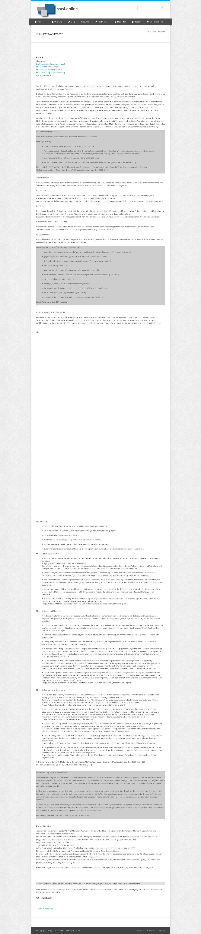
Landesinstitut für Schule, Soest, (69, 889)
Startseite (161, 31)
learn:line (106, 889)
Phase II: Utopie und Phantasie (49, 69)
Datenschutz (151, 930)
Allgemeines (41, 61)
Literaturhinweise (43, 75)
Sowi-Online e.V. (59, 930)
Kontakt (162, 930)
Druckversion (47, 908)
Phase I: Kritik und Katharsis (47, 67)
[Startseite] (46, 10)
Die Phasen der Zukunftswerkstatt (50, 64)
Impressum (140, 930)
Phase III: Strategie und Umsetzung (50, 72)
